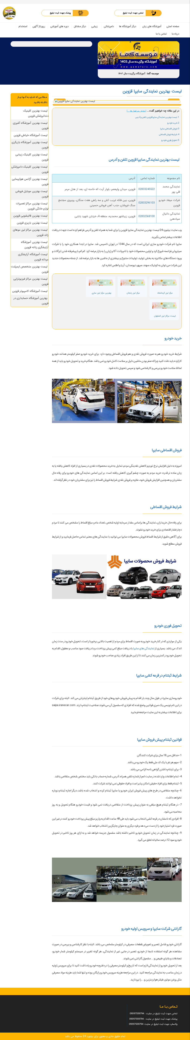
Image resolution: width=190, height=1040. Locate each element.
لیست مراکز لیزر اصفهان (165, 316)
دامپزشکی (109, 26)
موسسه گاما (153, 74)
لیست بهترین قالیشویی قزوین (30, 216)
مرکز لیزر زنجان (133, 293)
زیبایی (94, 26)
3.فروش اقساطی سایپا (169, 128)
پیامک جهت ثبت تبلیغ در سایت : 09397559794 (153, 1019)
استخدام (23, 26)
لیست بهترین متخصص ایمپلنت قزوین (30, 269)
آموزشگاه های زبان (151, 26)
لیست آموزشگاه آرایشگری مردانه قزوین (33, 257)
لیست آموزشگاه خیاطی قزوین (31, 135)
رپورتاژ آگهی (38, 26)
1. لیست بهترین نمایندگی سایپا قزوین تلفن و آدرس (157, 117)
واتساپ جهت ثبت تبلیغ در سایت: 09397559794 (153, 1024)
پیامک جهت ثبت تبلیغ (60, 13)
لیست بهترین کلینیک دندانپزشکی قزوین (35, 113)
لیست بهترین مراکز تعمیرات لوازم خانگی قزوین (32, 206)
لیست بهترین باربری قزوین (32, 223)
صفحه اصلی (172, 26)
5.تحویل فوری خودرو (170, 140)
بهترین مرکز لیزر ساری (101, 293)
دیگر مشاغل (80, 26)
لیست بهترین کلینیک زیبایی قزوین (32, 157)
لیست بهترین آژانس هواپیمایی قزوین (30, 181)
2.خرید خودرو (173, 123)
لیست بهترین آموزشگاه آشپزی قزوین (31, 125)
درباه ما (175, 34)
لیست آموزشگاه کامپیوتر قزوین (30, 291)
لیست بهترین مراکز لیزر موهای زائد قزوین (30, 232)
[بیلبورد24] (9, 12)
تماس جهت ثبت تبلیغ (133, 13)
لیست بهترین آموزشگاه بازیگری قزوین (30, 145)
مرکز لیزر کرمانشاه (165, 293)
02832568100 (146, 216)
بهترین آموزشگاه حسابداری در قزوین (31, 301)
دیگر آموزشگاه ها (127, 26)
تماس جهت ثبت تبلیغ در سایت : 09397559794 (153, 1014)
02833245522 (146, 189)
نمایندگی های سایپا (143, 648)
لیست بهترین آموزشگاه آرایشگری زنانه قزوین (34, 245)
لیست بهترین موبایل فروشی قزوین (32, 194)
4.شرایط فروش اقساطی (169, 134)
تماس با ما (161, 34)
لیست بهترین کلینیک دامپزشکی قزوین (30, 169)
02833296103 (146, 203)
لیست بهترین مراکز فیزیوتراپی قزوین (31, 281)
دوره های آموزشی (59, 26)
